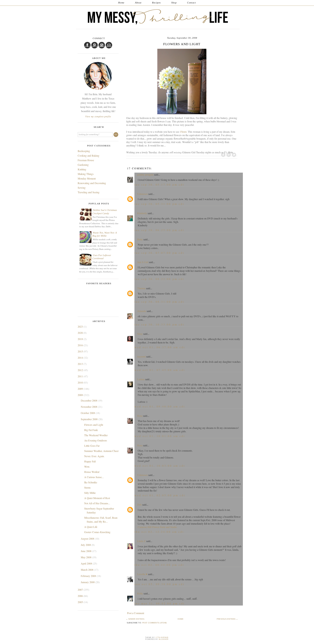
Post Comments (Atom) (154, 623)
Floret (183, 131)
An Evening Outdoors (95, 440)
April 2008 (87, 563)
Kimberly (142, 213)
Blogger (163, 639)
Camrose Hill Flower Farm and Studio (157, 527)
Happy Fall (90, 461)
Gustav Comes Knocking (97, 532)
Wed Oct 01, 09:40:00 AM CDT (159, 406)
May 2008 (86, 557)
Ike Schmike (90, 482)
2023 (81, 326)
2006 (81, 596)
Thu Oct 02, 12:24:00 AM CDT (159, 531)
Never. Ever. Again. (94, 456)
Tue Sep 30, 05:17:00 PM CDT (159, 184)
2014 (81, 357)
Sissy (140, 333)
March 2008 (87, 569)
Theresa (141, 288)
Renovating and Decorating (92, 183)
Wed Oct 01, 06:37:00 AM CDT (159, 347)
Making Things (86, 174)
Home (121, 2)
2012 (81, 370)
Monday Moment (87, 178)
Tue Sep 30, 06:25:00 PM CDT (159, 230)
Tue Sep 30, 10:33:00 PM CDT (159, 324)
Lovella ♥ (142, 574)
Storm (87, 487)
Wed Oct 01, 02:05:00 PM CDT (159, 495)
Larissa (141, 379)
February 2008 (89, 576)
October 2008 (88, 413)
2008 (81, 395)
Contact (191, 2)
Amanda (141, 311)
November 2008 (89, 406)
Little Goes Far (92, 445)
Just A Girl (142, 262)
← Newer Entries (135, 619)
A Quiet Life (90, 526)
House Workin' (92, 472)
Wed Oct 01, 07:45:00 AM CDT (159, 370)
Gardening (83, 164)
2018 (81, 339)
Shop (174, 2)
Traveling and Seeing (88, 192)
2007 (81, 589)
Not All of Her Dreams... (97, 503)
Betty (140, 239)
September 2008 (89, 419)
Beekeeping (84, 151)
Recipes (156, 2)
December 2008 (89, 400)
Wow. (87, 466)
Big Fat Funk (91, 430)
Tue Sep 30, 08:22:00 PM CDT (159, 279)
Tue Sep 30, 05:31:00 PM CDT (159, 204)
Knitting (82, 169)
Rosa (139, 415)
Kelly (140, 593)
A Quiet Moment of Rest (97, 498)
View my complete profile (98, 116)
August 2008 (88, 538)
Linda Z (141, 541)
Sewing (82, 187)
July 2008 (86, 544)
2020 (81, 332)
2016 (81, 345)
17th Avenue (162, 637)
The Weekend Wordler (96, 435)
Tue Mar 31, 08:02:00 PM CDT (159, 603)
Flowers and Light (93, 424)
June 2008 (86, 551)
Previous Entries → (227, 619)
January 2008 (88, 582)
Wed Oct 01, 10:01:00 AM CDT (159, 436)
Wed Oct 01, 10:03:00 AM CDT (159, 465)
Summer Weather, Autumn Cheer (101, 451)
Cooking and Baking (88, 155)
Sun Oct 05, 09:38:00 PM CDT (159, 584)
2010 (81, 382)
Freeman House (86, 160)
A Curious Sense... (94, 477)
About (138, 2)
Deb (139, 504)
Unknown (142, 194)
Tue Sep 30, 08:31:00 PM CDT (159, 301)
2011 (81, 376)
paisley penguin (145, 174)
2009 (81, 388)
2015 (81, 351)
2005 (81, 602)
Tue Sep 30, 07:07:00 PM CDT (159, 252)
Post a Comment (135, 613)
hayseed (141, 356)
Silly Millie (90, 492)
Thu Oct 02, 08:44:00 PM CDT (159, 564)
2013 (81, 364)
